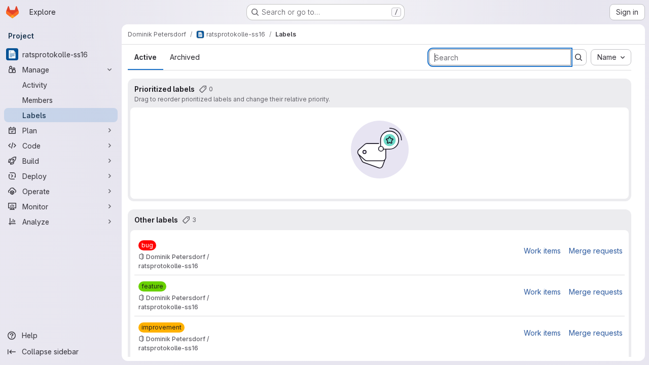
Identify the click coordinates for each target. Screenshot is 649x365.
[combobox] (611, 57)
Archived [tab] (185, 57)
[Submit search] (578, 57)
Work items (542, 250)
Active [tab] (145, 57)
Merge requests (596, 250)
